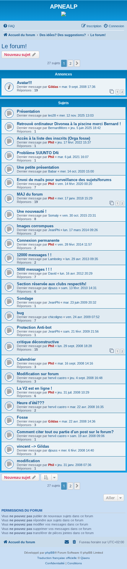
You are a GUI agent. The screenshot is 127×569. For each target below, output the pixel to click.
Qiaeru (85, 558)
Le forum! (14, 46)
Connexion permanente (38, 240)
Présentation (28, 111)
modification (28, 461)
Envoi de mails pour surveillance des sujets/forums (64, 180)
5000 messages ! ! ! (34, 269)
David (52, 273)
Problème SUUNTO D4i (38, 153)
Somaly (53, 215)
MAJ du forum (30, 194)
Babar (52, 171)
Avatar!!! (24, 82)
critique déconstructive (38, 342)
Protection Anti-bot (34, 327)
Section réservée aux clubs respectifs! (51, 284)
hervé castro (57, 378)
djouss (53, 288)
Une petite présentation (38, 167)
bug (20, 313)
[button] (77, 63)
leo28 (52, 115)
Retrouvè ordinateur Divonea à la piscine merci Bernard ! (69, 124)
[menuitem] (9, 26)
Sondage (25, 298)
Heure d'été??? (30, 403)
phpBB (50, 552)
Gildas (53, 86)
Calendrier (26, 359)
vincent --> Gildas (33, 446)
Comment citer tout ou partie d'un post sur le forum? (65, 432)
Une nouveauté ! (31, 211)
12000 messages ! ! (34, 255)
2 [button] (70, 63)
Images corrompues (35, 226)
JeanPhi (54, 230)
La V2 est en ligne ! (34, 388)
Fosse (22, 417)
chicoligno (55, 317)
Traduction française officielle (57, 558)
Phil (51, 142)
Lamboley (55, 259)
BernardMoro (57, 128)
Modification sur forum (38, 374)
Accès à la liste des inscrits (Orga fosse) (53, 138)
